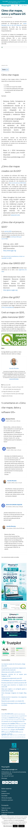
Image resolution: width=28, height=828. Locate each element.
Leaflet (14, 724)
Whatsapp (4, 778)
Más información (7, 826)
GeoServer (13, 718)
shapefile (12, 737)
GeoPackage (5, 717)
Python (14, 732)
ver (7, 69)
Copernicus (9, 715)
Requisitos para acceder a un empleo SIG (12, 701)
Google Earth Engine (11, 719)
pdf (9, 729)
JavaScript (5, 723)
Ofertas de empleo (6, 798)
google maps (19, 719)
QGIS (6, 734)
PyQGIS (7, 732)
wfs (19, 737)
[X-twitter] (3, 782)
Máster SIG (4, 810)
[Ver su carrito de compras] (18, 5)
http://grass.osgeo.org (10, 290)
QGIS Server (16, 734)
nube (5, 727)
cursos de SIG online (13, 379)
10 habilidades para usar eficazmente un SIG (13, 680)
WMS (23, 737)
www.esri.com (15, 215)
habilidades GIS (8, 721)
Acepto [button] (15, 826)
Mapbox (11, 725)
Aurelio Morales (12, 480)
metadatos (17, 725)
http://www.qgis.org (9, 251)
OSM (5, 729)
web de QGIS (7, 231)
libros (21, 723)
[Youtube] (9, 782)
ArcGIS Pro (17, 714)
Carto (3, 716)
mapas (6, 725)
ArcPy (22, 714)
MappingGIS (6, 5)
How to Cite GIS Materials (14, 25)
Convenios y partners (7, 800)
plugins (14, 729)
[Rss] (16, 782)
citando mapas (7, 387)
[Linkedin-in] (6, 782)
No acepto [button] (21, 826)
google (20, 717)
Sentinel (6, 737)
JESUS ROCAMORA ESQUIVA (14, 504)
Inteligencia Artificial (19, 721)
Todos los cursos (5, 808)
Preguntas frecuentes (7, 812)
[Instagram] (13, 782)
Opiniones (4, 814)
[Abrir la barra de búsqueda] (15, 5)
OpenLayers (12, 727)
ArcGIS (9, 714)
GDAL (18, 715)
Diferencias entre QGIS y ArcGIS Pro (11, 672)
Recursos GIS (6, 385)
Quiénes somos (5, 793)
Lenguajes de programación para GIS (11, 678)
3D (3, 714)
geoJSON (24, 716)
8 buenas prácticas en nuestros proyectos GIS (13, 683)
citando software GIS (17, 387)
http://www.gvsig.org (8, 307)
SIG (16, 737)
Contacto (3, 791)
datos (14, 715)
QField (21, 732)
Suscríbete (4, 795)
